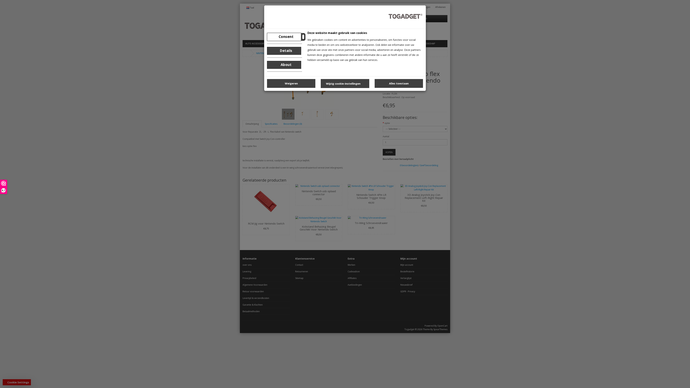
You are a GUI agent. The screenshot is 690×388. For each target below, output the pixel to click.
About (285, 64)
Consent (285, 36)
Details (285, 50)
